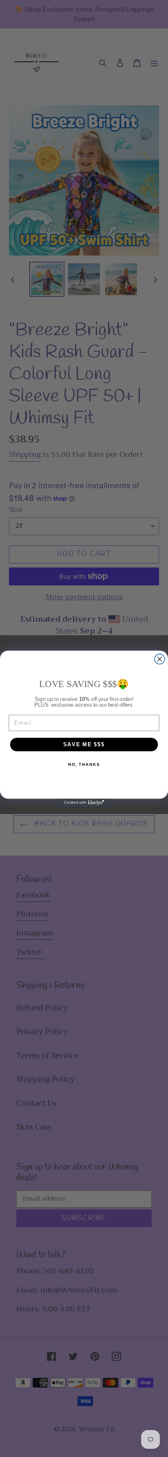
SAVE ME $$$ (84, 744)
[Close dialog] (160, 659)
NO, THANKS (84, 764)
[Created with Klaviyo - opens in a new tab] (84, 803)
